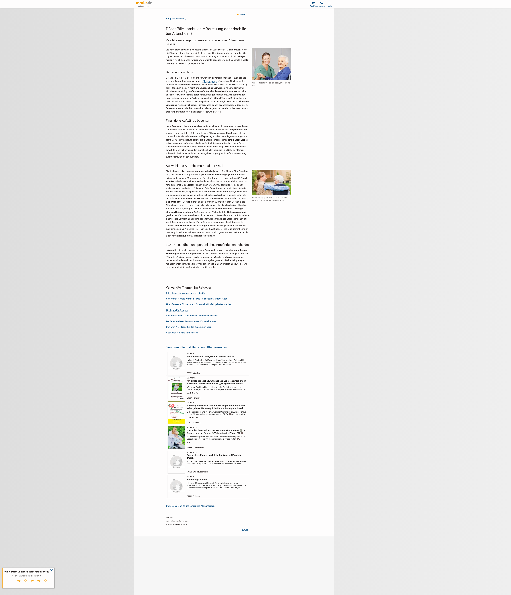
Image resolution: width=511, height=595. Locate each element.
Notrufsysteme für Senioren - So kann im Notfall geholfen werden (198, 304)
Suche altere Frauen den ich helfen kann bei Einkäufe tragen (214, 456)
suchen (322, 6)
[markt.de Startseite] (144, 2)
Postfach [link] (314, 6)
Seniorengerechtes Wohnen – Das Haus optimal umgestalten (196, 298)
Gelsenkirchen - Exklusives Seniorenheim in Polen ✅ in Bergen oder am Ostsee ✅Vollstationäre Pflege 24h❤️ (216, 431)
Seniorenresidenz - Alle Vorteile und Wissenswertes (192, 315)
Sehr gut (46, 584)
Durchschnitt (32, 584)
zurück (243, 14)
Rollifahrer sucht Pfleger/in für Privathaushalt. (211, 356)
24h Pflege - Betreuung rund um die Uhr (186, 293)
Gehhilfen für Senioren (177, 310)
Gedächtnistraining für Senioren (182, 332)
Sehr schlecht (19, 584)
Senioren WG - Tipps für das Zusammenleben (188, 327)
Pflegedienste (210, 81)
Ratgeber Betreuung (176, 18)
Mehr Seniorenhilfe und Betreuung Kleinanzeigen (190, 506)
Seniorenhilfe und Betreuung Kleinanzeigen (196, 347)
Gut (39, 584)
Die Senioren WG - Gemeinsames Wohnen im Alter (191, 321)
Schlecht (26, 584)
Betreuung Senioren (197, 479)
